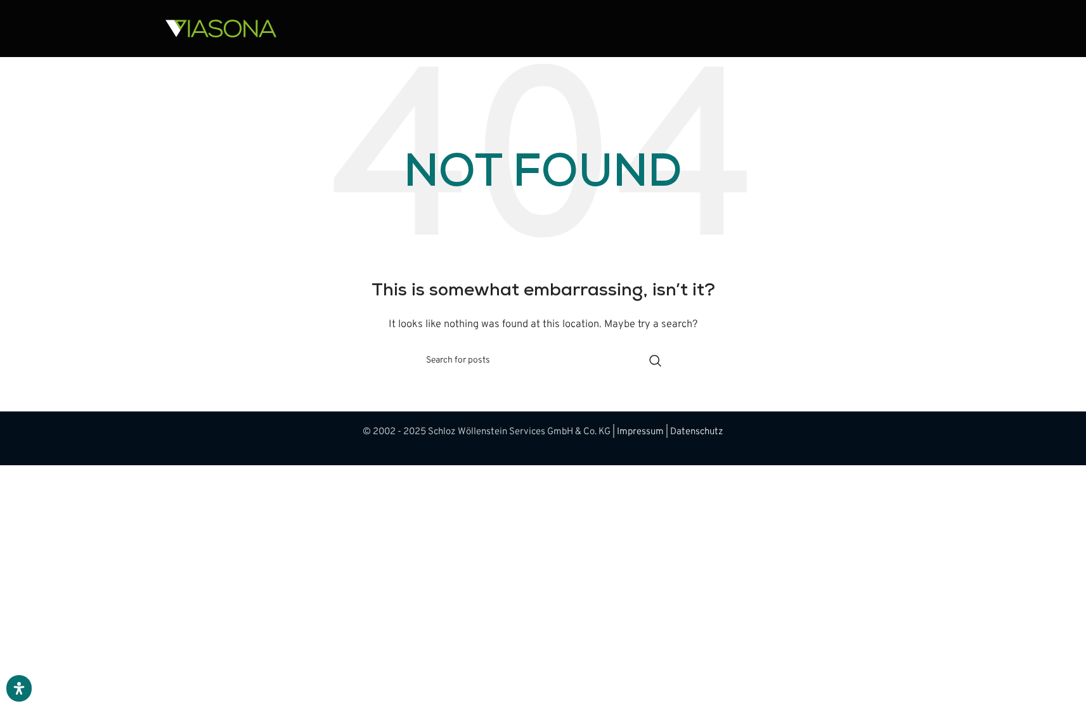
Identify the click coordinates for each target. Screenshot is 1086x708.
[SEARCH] (655, 360)
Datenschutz (696, 432)
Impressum (640, 432)
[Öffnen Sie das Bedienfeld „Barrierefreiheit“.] (19, 688)
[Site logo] (220, 29)
